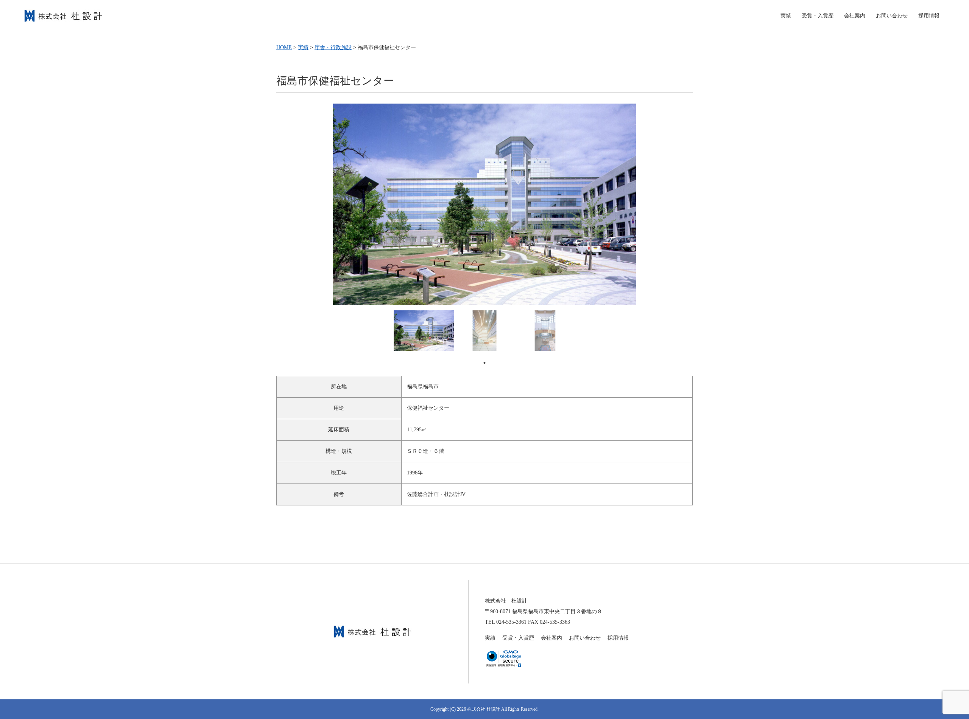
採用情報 (928, 16)
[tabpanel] (424, 330)
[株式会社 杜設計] (63, 14)
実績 (490, 638)
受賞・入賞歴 (817, 16)
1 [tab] (484, 363)
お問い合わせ (892, 16)
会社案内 (854, 16)
